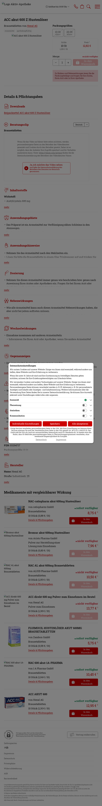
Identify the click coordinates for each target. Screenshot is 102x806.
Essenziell (14, 400)
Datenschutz (41, 439)
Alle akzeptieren (80, 423)
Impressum (61, 439)
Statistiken (15, 410)
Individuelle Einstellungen (25, 423)
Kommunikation (17, 416)
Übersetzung (15, 405)
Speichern (55, 423)
